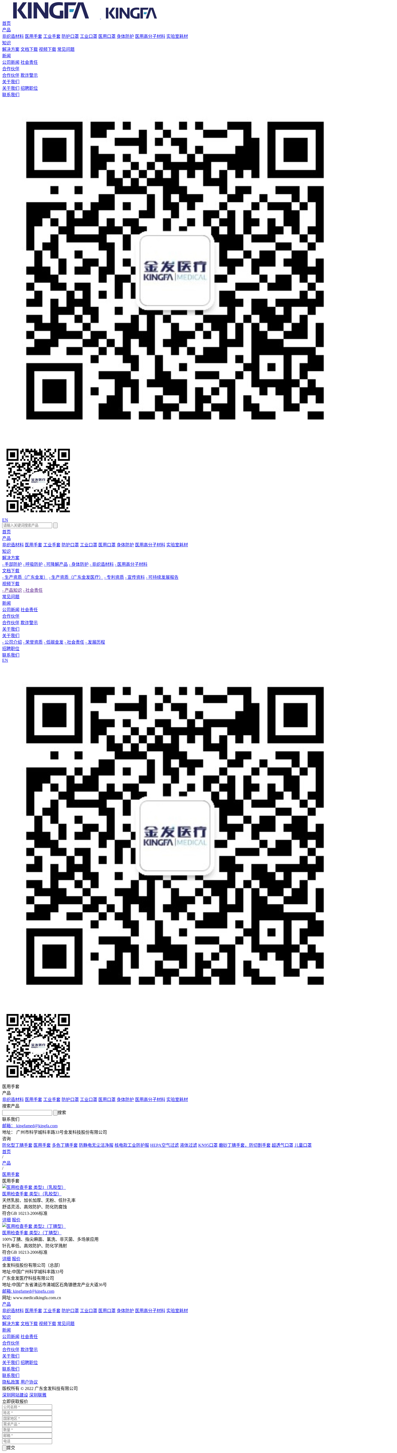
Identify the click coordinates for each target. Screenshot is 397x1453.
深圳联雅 (37, 1395)
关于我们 (10, 81)
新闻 (6, 56)
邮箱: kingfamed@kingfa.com (28, 1291)
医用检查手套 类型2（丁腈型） (32, 1233)
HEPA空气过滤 (164, 1145)
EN (5, 520)
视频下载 (47, 49)
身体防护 (125, 36)
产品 (6, 30)
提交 (10, 1447)
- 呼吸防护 (33, 564)
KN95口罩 (208, 1145)
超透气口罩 (282, 1145)
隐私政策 (10, 1382)
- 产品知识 (12, 590)
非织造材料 (13, 36)
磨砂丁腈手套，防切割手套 (245, 1145)
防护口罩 (70, 36)
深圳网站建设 (15, 1395)
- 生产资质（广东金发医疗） (76, 577)
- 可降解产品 (56, 564)
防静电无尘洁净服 (96, 1145)
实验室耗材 (177, 36)
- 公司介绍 (12, 642)
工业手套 (51, 36)
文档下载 (29, 49)
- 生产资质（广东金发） (25, 577)
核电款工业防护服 (132, 1145)
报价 (16, 1220)
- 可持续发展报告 (162, 577)
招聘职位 (29, 88)
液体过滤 (188, 1145)
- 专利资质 (114, 577)
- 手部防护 (12, 564)
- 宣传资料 (135, 577)
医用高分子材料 (150, 36)
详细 (6, 1220)
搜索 (62, 1112)
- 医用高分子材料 (131, 564)
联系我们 (10, 94)
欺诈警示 (29, 75)
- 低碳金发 (53, 642)
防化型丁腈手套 (17, 1145)
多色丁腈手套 (65, 1145)
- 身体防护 (79, 564)
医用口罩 (107, 36)
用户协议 (29, 1382)
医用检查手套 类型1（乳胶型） (32, 1194)
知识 (6, 43)
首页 (6, 23)
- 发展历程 (95, 642)
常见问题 (66, 49)
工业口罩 (88, 36)
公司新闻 (10, 62)
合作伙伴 (10, 69)
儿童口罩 (303, 1145)
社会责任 (29, 62)
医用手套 (33, 36)
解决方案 (10, 49)
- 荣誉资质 (33, 642)
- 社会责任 (33, 590)
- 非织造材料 (102, 564)
